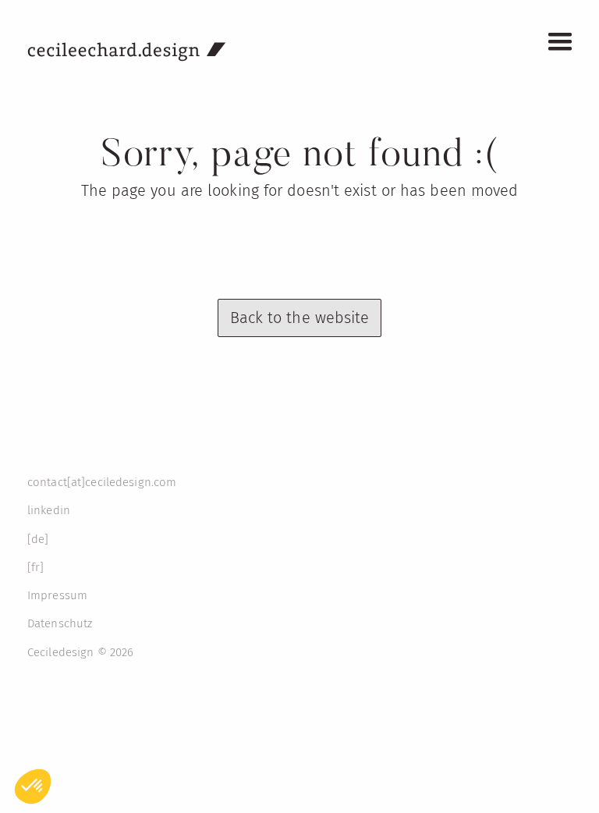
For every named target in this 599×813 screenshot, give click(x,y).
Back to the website (300, 317)
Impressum (57, 595)
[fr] (35, 567)
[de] (37, 539)
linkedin (48, 510)
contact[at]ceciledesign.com (101, 482)
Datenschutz (59, 623)
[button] (560, 42)
